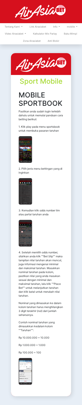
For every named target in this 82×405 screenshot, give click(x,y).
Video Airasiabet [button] (14, 33)
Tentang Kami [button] (13, 26)
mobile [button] (71, 26)
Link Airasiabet (38, 26)
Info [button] (55, 26)
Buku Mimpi (70, 33)
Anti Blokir (53, 40)
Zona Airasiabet (32, 40)
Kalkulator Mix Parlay (45, 33)
